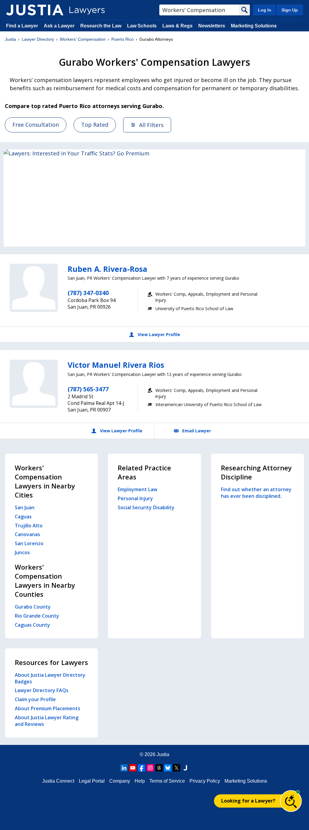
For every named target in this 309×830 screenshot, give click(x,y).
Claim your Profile (35, 699)
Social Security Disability (146, 507)
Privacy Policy (205, 781)
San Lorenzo (29, 543)
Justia (10, 39)
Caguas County (32, 625)
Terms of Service (167, 781)
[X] (176, 767)
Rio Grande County (37, 615)
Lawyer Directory (38, 39)
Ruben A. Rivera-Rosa (107, 269)
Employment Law (137, 489)
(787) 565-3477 (88, 389)
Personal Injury (135, 498)
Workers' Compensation (83, 39)
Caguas (23, 516)
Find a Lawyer (22, 25)
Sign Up (290, 10)
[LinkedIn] (124, 767)
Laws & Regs (177, 25)
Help (140, 781)
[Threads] (159, 767)
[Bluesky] (167, 767)
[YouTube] (132, 767)
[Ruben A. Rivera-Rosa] (34, 288)
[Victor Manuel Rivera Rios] (34, 384)
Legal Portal (92, 781)
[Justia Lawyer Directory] (34, 10)
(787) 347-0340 (88, 293)
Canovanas (27, 534)
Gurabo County (33, 606)
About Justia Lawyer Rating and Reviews (46, 720)
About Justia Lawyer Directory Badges (50, 678)
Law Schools (142, 25)
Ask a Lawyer (60, 25)
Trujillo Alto (29, 525)
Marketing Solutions (254, 25)
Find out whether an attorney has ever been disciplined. (256, 492)
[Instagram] (150, 767)
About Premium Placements (47, 708)
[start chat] (291, 801)
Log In (264, 10)
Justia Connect (58, 781)
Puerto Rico (122, 39)
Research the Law (100, 25)
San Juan (24, 507)
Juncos (22, 552)
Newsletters (211, 25)
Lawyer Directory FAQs (41, 690)
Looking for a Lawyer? (248, 800)
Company (119, 781)
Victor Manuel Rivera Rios (116, 365)
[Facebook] (141, 767)
